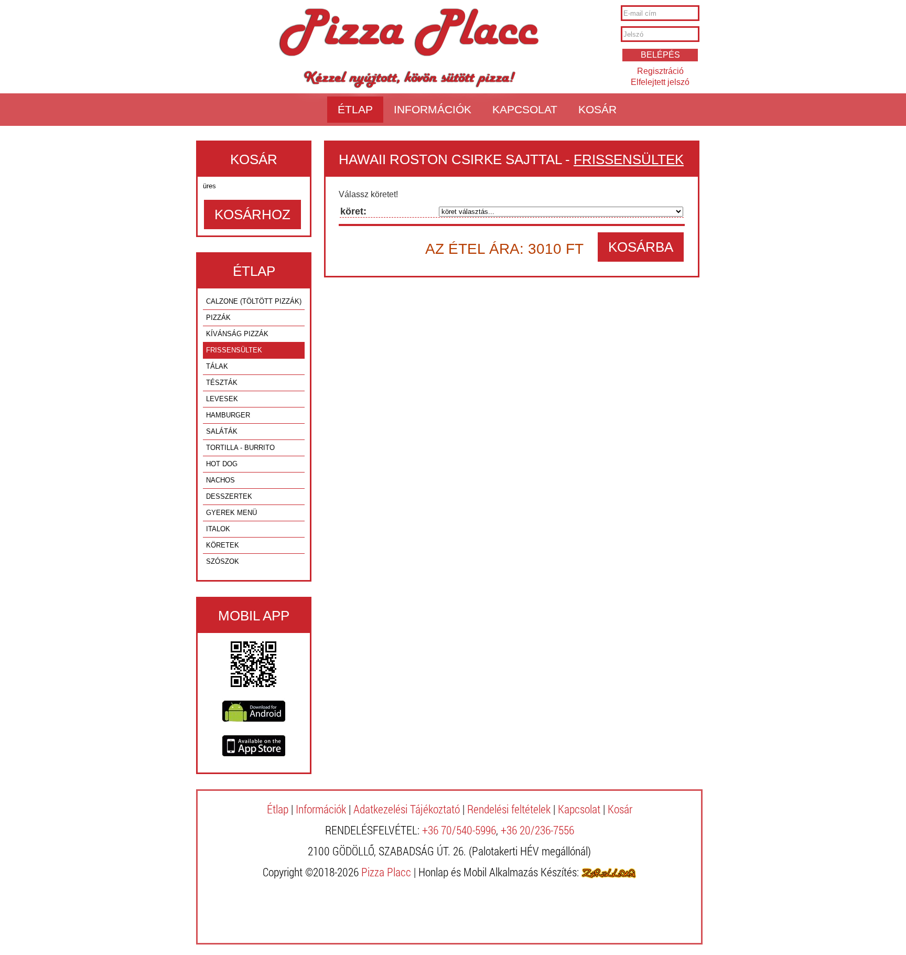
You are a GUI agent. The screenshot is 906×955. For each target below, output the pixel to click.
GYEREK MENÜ (231, 513)
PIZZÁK (218, 317)
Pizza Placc (409, 34)
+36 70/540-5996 (459, 830)
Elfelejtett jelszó (660, 82)
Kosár (597, 109)
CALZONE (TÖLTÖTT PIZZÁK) (253, 301)
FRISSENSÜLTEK (234, 350)
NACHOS (220, 480)
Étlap (355, 109)
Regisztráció (660, 71)
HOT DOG (222, 464)
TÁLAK (217, 366)
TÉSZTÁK (222, 383)
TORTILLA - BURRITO (240, 448)
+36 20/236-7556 (537, 830)
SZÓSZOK (222, 561)
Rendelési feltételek (509, 809)
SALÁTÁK (222, 431)
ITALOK (218, 529)
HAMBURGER (228, 415)
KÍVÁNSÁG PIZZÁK (237, 334)
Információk (432, 109)
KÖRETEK (222, 545)
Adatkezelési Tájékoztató (406, 809)
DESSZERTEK (229, 496)
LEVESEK (222, 399)
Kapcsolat (524, 109)
